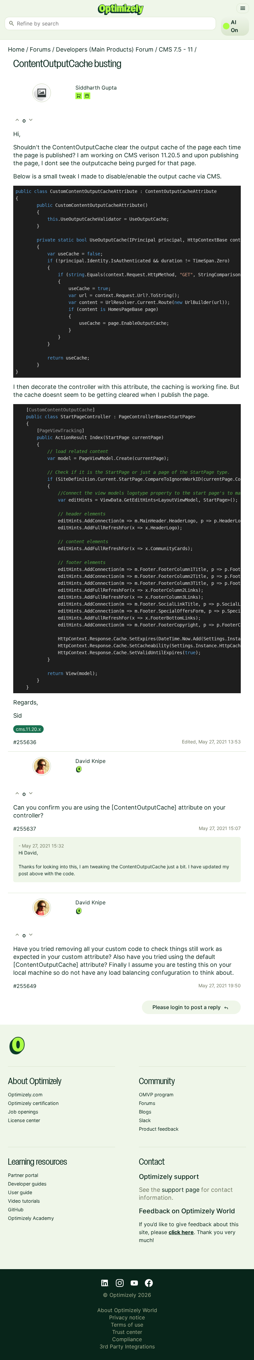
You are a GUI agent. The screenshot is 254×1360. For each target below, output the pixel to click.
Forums (40, 49)
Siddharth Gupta (96, 87)
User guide (20, 1192)
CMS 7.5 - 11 (176, 49)
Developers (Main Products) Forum (104, 49)
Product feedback (159, 1129)
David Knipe (90, 761)
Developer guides (27, 1184)
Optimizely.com (25, 1094)
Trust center (127, 1332)
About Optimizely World (127, 1310)
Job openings (23, 1111)
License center (24, 1120)
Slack (145, 1120)
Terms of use (127, 1324)
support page (180, 1189)
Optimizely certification (33, 1103)
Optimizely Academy (31, 1218)
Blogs (145, 1111)
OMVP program (156, 1094)
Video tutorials (24, 1201)
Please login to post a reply (190, 1007)
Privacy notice (127, 1317)
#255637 (24, 828)
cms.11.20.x (28, 729)
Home (16, 49)
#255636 (24, 742)
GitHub (15, 1209)
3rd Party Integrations (127, 1346)
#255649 (24, 986)
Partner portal (23, 1175)
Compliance (127, 1339)
